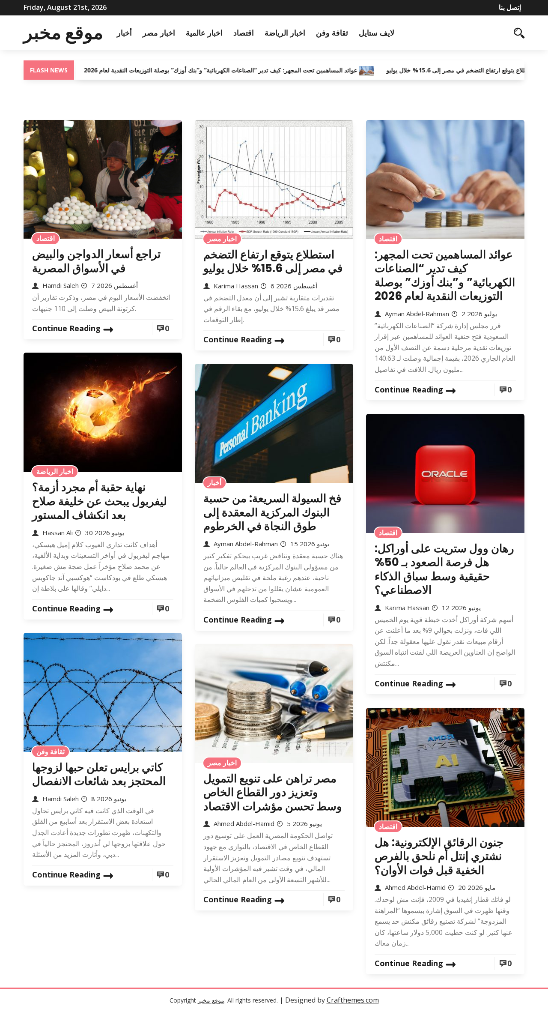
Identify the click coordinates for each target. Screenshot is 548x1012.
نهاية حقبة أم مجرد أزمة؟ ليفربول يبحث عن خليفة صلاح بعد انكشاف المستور (99, 501)
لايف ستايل (376, 32)
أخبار (124, 32)
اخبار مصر (159, 32)
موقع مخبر (63, 32)
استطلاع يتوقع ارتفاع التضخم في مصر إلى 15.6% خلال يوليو (432, 70)
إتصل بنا (510, 7)
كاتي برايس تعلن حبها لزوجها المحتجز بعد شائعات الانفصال (99, 774)
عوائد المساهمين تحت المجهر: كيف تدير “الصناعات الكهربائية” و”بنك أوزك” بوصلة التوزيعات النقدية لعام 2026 (192, 70)
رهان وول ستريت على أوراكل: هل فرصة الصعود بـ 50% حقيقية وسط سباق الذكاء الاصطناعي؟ (444, 569)
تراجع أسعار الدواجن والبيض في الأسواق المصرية (96, 261)
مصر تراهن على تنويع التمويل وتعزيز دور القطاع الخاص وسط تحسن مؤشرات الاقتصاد (272, 792)
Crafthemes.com (353, 1000)
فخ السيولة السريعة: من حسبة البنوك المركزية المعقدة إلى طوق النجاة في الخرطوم (272, 512)
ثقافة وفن (332, 32)
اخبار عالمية (204, 32)
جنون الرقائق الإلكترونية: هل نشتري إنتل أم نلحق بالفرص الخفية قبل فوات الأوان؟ (439, 856)
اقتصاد (243, 32)
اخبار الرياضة (285, 32)
